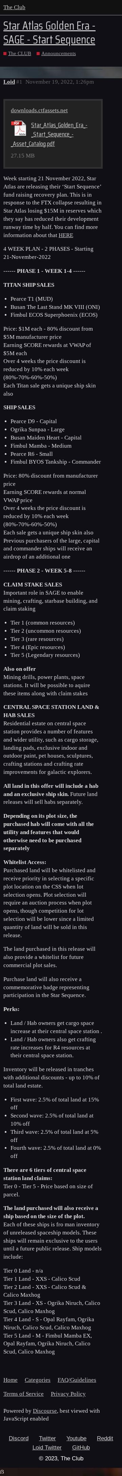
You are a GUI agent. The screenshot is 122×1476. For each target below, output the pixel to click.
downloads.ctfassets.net (39, 110)
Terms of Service (23, 1394)
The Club (14, 7)
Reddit (105, 1438)
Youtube (76, 1438)
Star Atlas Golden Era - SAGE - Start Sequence (49, 32)
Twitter (47, 1438)
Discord (18, 1438)
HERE (66, 235)
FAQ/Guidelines (77, 1380)
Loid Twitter (47, 1447)
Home (10, 1380)
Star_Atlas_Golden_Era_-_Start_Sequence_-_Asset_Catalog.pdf (49, 134)
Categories (37, 1380)
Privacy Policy (68, 1394)
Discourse (45, 1411)
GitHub (81, 1447)
